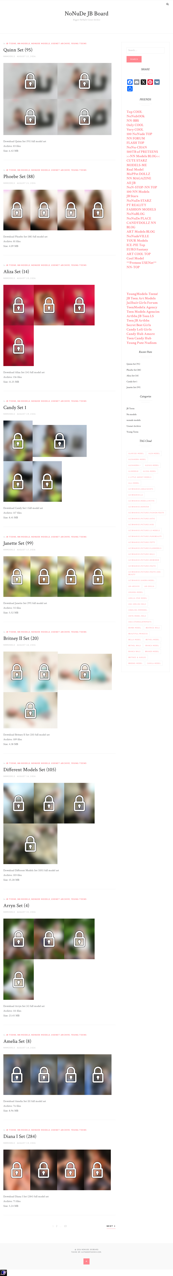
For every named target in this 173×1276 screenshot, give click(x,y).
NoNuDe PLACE (139, 218)
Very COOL (135, 129)
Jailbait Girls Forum (142, 302)
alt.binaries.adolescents (140, 489)
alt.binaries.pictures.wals (141, 554)
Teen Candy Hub (139, 338)
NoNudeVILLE (138, 236)
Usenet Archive (60, 43)
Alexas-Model (152, 465)
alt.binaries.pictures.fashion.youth (146, 513)
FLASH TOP (135, 142)
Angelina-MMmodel (137, 610)
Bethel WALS (134, 645)
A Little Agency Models (139, 477)
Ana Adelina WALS (137, 604)
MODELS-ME (137, 165)
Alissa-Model (149, 471)
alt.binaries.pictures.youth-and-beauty (144, 573)
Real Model (135, 169)
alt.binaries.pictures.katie (141, 519)
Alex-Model (154, 453)
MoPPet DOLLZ (138, 174)
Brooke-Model (135, 663)
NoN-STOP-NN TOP (142, 187)
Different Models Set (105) (29, 769)
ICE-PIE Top (136, 245)
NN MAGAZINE (139, 178)
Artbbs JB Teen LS (140, 316)
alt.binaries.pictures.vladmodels (144, 548)
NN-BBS (133, 120)
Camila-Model (154, 663)
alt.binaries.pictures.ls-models (144, 530)
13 (65, 1226)
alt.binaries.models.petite (141, 501)
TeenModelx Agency (142, 307)
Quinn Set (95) (17, 50)
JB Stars (132, 196)
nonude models (40, 43)
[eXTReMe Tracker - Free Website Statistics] (3, 1272)
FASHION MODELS (141, 209)
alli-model (133, 483)
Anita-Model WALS (137, 616)
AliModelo (133, 471)
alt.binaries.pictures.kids (141, 524)
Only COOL (135, 125)
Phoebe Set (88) (18, 176)
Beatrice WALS (153, 628)
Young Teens (78, 43)
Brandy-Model (152, 651)
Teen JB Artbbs (138, 320)
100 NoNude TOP (139, 134)
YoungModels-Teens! (142, 294)
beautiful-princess (138, 634)
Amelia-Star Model (137, 598)
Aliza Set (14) (16, 271)
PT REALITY (136, 205)
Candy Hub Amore (141, 334)
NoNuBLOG (136, 214)
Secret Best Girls (139, 325)
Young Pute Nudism (142, 342)
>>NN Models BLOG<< (143, 156)
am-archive (134, 586)
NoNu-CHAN (137, 147)
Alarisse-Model (136, 453)
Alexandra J (134, 465)
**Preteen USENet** (141, 262)
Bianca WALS (134, 651)
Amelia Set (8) (17, 1041)
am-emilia (149, 586)
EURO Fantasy (137, 249)
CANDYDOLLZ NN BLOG (141, 225)
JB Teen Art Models (141, 298)
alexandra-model (137, 459)
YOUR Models (137, 240)
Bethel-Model (152, 640)
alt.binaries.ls (135, 495)
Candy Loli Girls (139, 329)
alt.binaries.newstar (138, 507)
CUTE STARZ (137, 160)
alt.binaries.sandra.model (141, 580)
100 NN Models (138, 191)
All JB (131, 183)
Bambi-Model (134, 628)
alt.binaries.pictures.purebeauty (145, 536)
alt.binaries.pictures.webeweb (143, 560)
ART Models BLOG (141, 231)
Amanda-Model (135, 592)
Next (110, 1226)
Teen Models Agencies (143, 311)
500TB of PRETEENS (142, 151)
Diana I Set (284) (19, 1136)
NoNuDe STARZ (139, 200)
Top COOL (134, 111)
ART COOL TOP (139, 254)
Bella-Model (134, 640)
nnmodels (9, 56)
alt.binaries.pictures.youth (142, 566)
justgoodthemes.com (91, 1252)
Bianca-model (152, 645)
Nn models (23, 43)
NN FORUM (136, 138)
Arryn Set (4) (16, 905)
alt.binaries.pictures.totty (141, 542)
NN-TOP (133, 267)
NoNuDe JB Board (86, 14)
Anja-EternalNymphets (139, 622)
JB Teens (11, 43)
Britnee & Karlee (137, 657)
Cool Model (135, 258)
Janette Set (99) (18, 543)
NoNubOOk (136, 116)
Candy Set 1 (14, 407)
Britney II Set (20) (21, 638)
